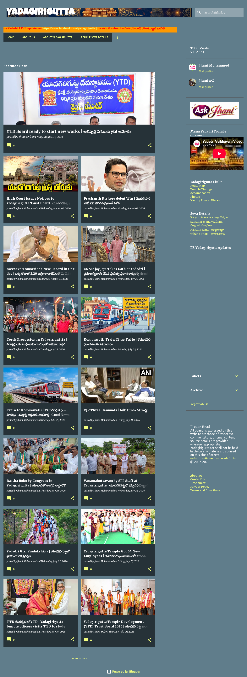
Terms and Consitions (205, 490)
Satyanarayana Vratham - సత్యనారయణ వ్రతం (207, 223)
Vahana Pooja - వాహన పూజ (207, 234)
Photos (195, 196)
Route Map (197, 185)
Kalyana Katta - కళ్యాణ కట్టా (207, 229)
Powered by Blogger (126, 671)
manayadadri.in (225, 458)
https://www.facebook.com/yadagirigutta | (50, 28)
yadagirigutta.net (202, 458)
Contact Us (197, 479)
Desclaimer (198, 483)
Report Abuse (199, 404)
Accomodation (200, 193)
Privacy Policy (199, 486)
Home (10, 37)
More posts (79, 658)
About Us (28, 37)
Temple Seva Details (94, 37)
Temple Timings (201, 189)
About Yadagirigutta (57, 37)
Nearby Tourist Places (205, 200)
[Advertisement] (73, 50)
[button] (149, 145)
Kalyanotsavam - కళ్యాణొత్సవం (209, 217)
